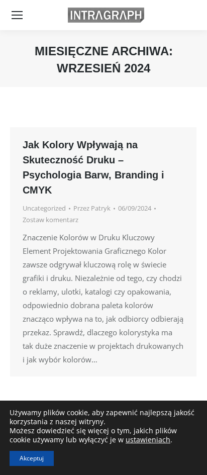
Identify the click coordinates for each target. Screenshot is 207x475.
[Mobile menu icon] (17, 15)
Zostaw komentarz (50, 219)
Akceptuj (32, 458)
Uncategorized (44, 208)
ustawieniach (148, 439)
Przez (92, 208)
